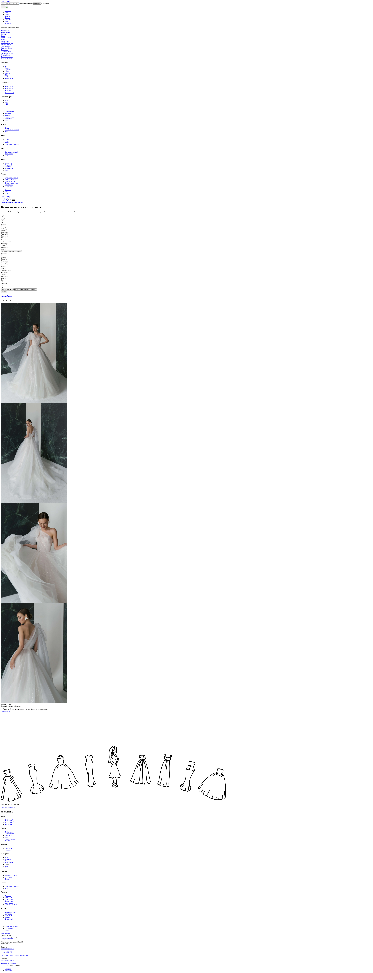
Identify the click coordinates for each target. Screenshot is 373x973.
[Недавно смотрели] (6, 200)
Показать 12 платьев (15, 251)
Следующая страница (8, 807)
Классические (9, 112)
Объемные (8, 897)
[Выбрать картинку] (6, 7)
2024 (6, 104)
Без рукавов (9, 186)
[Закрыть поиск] (3, 6)
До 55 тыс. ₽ (9, 88)
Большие (7, 850)
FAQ (6, 193)
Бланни (3, 34)
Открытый (8, 165)
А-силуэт (8, 11)
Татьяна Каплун (6, 55)
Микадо (3, 249)
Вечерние (8, 23)
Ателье (7, 191)
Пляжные (8, 113)
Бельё (6, 21)
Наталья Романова (7, 44)
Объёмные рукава (11, 179)
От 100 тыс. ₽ (9, 93)
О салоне (8, 190)
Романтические (10, 839)
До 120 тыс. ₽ (9, 824)
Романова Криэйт (7, 57)
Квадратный (9, 163)
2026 (6, 100)
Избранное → (5, 711)
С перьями (8, 877)
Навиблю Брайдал (7, 43)
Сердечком (8, 914)
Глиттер (7, 71)
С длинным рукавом (11, 178)
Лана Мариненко (6, 58)
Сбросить (4, 251)
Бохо (6, 120)
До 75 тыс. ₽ (9, 91)
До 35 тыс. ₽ (9, 86)
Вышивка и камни (11, 875)
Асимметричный (10, 912)
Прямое (7, 18)
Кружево (8, 70)
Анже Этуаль (5, 30)
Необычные (9, 832)
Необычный (9, 78)
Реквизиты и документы (9, 964)
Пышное (7, 16)
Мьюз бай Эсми (6, 51)
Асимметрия (9, 168)
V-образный (9, 154)
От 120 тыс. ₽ (9, 822)
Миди (7, 141)
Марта (3, 39)
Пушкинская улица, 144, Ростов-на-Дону (14, 955)
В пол (7, 143)
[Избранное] (2, 200)
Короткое (8, 19)
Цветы (7, 131)
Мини (7, 139)
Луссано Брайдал (6, 37)
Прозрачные (9, 901)
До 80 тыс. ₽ (9, 820)
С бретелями (9, 185)
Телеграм (8, 969)
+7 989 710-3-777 (6, 952)
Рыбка (7, 14)
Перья (7, 128)
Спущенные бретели (11, 181)
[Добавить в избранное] (1, 704)
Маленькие (8, 848)
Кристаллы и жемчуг (12, 130)
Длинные (8, 896)
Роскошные (8, 119)
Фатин (7, 68)
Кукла (3, 36)
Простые (7, 115)
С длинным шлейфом (12, 144)
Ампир (7, 12)
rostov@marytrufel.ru (7, 949)
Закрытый (8, 167)
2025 (6, 102)
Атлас (7, 66)
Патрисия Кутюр (6, 48)
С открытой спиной (11, 152)
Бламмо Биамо (5, 32)
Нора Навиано (5, 46)
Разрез (7, 155)
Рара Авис (4, 50)
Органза (7, 73)
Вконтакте (8, 970)
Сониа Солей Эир (7, 53)
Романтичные (9, 117)
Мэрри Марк (5, 41)
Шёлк (6, 75)
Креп (6, 77)
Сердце (7, 170)
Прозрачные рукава (11, 183)
